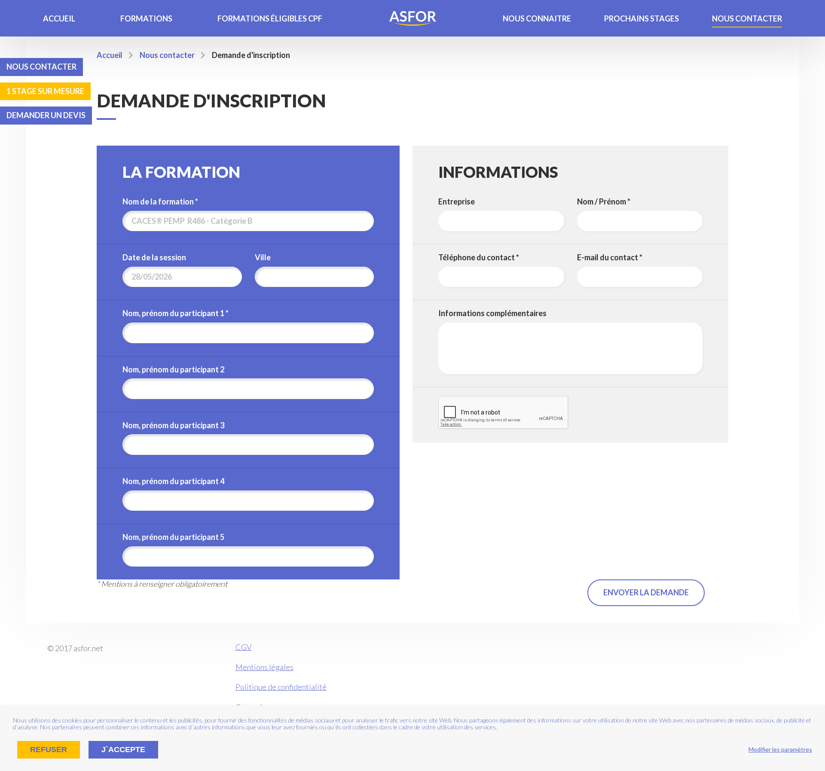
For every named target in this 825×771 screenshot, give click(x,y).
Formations (146, 18)
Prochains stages (641, 18)
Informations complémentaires (492, 313)
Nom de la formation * (160, 201)
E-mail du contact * (609, 257)
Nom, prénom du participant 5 (173, 537)
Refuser (48, 749)
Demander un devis (46, 115)
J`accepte (123, 749)
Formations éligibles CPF (269, 18)
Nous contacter (747, 18)
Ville (263, 257)
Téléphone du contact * (478, 257)
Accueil (59, 18)
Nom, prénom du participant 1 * (175, 313)
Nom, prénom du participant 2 (173, 369)
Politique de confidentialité (281, 687)
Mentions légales (264, 667)
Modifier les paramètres (780, 749)
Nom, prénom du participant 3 (173, 425)
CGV (243, 647)
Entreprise (456, 201)
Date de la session (154, 257)
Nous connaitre (537, 18)
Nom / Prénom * (603, 201)
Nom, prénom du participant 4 (173, 481)
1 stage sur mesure (45, 91)
